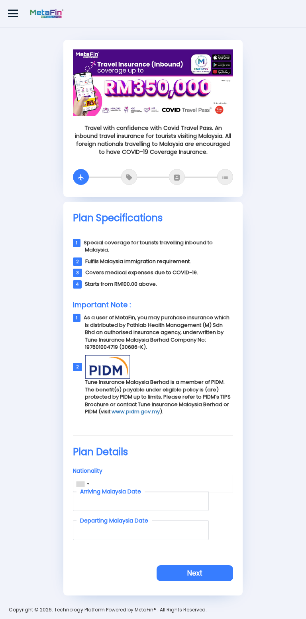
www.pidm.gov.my (136, 411)
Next (194, 573)
